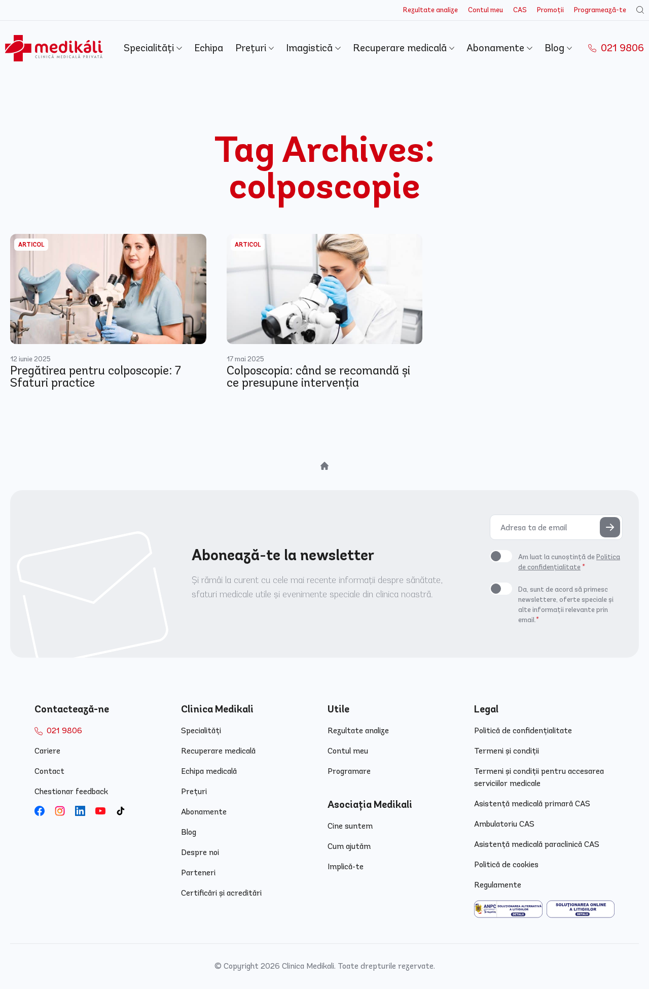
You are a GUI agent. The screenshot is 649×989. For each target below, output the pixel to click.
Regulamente (497, 885)
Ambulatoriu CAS (504, 824)
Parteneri (198, 872)
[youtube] (100, 811)
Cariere (47, 751)
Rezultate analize (430, 10)
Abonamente (496, 48)
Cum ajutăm (349, 846)
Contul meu (485, 10)
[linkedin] (80, 811)
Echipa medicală (209, 771)
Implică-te (346, 866)
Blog (556, 48)
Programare (349, 771)
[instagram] (60, 811)
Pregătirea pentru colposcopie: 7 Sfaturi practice (95, 376)
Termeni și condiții (506, 751)
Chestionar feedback (71, 791)
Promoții (550, 10)
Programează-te (600, 10)
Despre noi (200, 852)
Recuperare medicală (401, 48)
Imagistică (310, 48)
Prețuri (252, 48)
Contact (49, 771)
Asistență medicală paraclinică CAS (536, 844)
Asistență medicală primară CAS (532, 803)
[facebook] (39, 811)
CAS (520, 10)
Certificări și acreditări (221, 893)
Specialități (150, 48)
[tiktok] (121, 811)
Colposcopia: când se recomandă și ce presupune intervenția (318, 376)
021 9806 (621, 48)
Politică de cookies (506, 864)
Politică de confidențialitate (523, 730)
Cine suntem (350, 826)
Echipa (208, 48)
